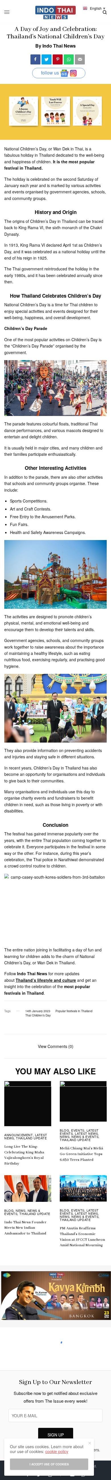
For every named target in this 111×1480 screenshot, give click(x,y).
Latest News (86, 1133)
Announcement (18, 1134)
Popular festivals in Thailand (74, 1011)
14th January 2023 (37, 1011)
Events (77, 1130)
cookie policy (56, 1451)
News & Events (84, 1136)
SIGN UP (56, 1435)
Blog (64, 1130)
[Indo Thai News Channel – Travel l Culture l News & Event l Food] (55, 12)
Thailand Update (31, 1138)
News (64, 1136)
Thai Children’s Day (38, 1015)
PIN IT (58, 387)
